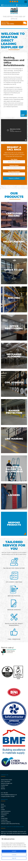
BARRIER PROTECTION (14, 405)
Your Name (14, 159)
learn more (22, 115)
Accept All (14, 851)
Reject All (14, 858)
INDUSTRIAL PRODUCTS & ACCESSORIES (14, 463)
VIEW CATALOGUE (23, 5)
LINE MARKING (14, 432)
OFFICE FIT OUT (14, 264)
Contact (3, 809)
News (2, 807)
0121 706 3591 (8, 23)
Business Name (14, 165)
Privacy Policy (4, 818)
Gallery (2, 816)
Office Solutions (5, 813)
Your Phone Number (14, 171)
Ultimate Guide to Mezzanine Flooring (10, 823)
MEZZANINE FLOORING (14, 349)
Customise (14, 854)
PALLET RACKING (14, 235)
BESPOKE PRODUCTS (14, 518)
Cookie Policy (4, 820)
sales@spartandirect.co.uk (10, 794)
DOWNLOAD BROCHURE (9, 5)
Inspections (4, 814)
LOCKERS (14, 489)
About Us (3, 806)
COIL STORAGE (14, 376)
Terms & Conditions (6, 822)
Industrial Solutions (6, 811)
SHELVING (14, 292)
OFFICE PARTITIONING (14, 321)
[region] (14, 848)
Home (2, 804)
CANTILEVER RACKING (14, 208)
